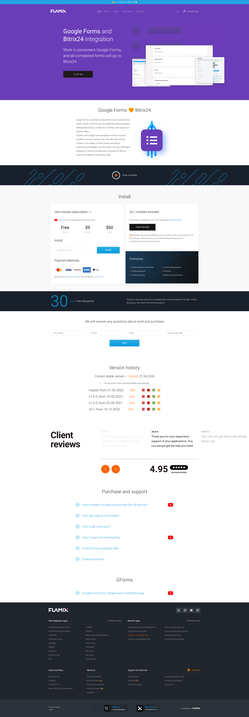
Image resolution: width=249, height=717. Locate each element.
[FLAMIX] (58, 12)
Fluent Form (90, 643)
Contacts (140, 11)
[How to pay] (77, 270)
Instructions (62, 220)
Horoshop (90, 655)
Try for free (78, 74)
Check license (127, 11)
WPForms (53, 651)
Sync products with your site (176, 631)
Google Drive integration (137, 631)
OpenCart (52, 643)
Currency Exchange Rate (174, 639)
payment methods (72, 277)
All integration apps (114, 621)
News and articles (94, 677)
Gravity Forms (54, 655)
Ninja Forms (90, 639)
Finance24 (54, 684)
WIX (50, 659)
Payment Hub (54, 677)
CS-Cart (89, 631)
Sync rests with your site (174, 627)
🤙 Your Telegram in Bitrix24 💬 (124, 2)
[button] (105, 469)
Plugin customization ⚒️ (174, 677)
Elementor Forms (55, 639)
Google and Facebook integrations (141, 627)
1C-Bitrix (89, 627)
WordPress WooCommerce (59, 631)
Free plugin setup (134, 684)
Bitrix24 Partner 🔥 (94, 681)
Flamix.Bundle (175, 220)
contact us (99, 277)
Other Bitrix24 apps (193, 621)
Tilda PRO (52, 635)
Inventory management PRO (139, 639)
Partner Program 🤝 (95, 688)
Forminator (90, 647)
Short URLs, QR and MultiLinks (61, 688)
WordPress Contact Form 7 (60, 627)
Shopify (52, 647)
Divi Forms (90, 651)
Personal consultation (96, 684)
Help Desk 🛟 (133, 681)
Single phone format (173, 635)
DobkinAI (52, 681)
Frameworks (91, 659)
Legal (51, 709)
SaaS (116, 11)
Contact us (169, 684)
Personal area (192, 11)
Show (132, 390)
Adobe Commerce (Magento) (97, 635)
